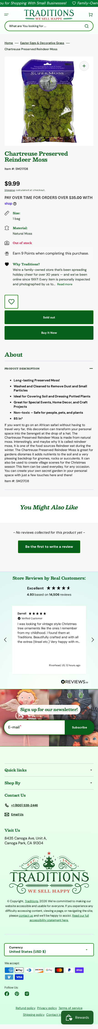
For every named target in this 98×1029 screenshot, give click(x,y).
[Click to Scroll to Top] (89, 1002)
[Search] (87, 26)
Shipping (10, 190)
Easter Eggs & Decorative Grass (42, 43)
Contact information (60, 1015)
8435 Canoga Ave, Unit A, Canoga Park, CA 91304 (26, 840)
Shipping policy (33, 1015)
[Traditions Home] (49, 15)
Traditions (31, 901)
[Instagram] (27, 994)
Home (9, 43)
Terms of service (71, 1008)
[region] (49, 640)
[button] (6, 15)
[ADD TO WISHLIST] (11, 302)
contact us (26, 916)
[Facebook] (7, 994)
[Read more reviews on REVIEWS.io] (74, 682)
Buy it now (49, 333)
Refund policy (25, 1008)
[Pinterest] (17, 994)
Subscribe (79, 727)
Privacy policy (47, 1008)
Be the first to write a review (49, 546)
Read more (64, 284)
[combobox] (49, 26)
